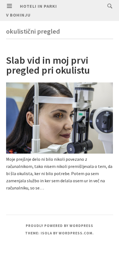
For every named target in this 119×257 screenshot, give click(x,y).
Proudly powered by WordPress (59, 225)
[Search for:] (108, 6)
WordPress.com (75, 233)
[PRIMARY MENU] (9, 6)
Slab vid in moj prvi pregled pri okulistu (48, 65)
